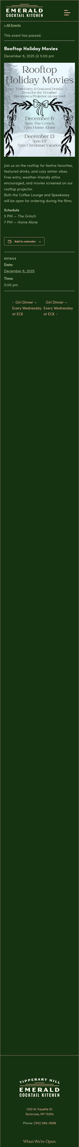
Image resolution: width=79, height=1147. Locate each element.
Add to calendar (25, 241)
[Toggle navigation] (68, 12)
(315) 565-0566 (45, 1123)
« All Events (12, 25)
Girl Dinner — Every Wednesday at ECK (27, 308)
